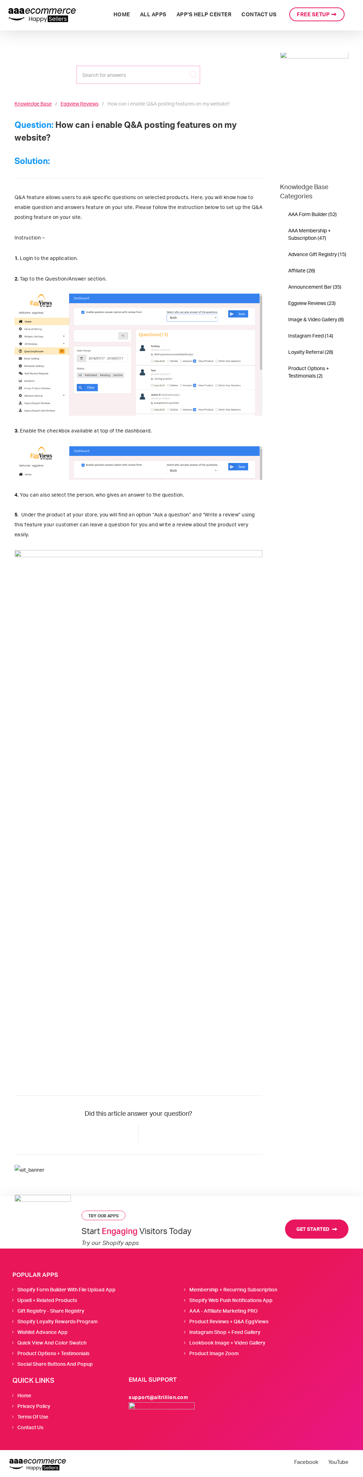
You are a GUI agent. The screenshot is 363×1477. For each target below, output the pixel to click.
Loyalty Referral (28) (310, 352)
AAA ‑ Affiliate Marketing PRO (223, 1311)
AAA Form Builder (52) (312, 214)
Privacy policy (33, 1406)
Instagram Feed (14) (310, 336)
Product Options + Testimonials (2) (308, 372)
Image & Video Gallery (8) (316, 319)
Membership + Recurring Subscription (233, 1289)
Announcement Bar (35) (314, 287)
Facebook (306, 1462)
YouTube (338, 1462)
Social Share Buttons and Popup (55, 1364)
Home (24, 1395)
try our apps (103, 1215)
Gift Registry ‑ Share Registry (50, 1311)
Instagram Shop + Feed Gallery (225, 1332)
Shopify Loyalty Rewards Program (57, 1321)
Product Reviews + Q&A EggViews (228, 1321)
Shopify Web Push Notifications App (231, 1300)
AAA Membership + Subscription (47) (309, 234)
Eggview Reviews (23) (312, 303)
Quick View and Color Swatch (51, 1343)
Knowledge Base (33, 104)
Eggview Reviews (80, 104)
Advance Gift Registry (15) (317, 254)
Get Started (313, 1229)
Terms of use (32, 1417)
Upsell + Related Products (47, 1300)
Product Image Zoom (214, 1353)
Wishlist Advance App (42, 1332)
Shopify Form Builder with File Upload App (66, 1289)
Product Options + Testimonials (53, 1353)
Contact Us (30, 1427)
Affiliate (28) (301, 270)
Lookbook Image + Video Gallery (227, 1343)
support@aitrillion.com (158, 1397)
